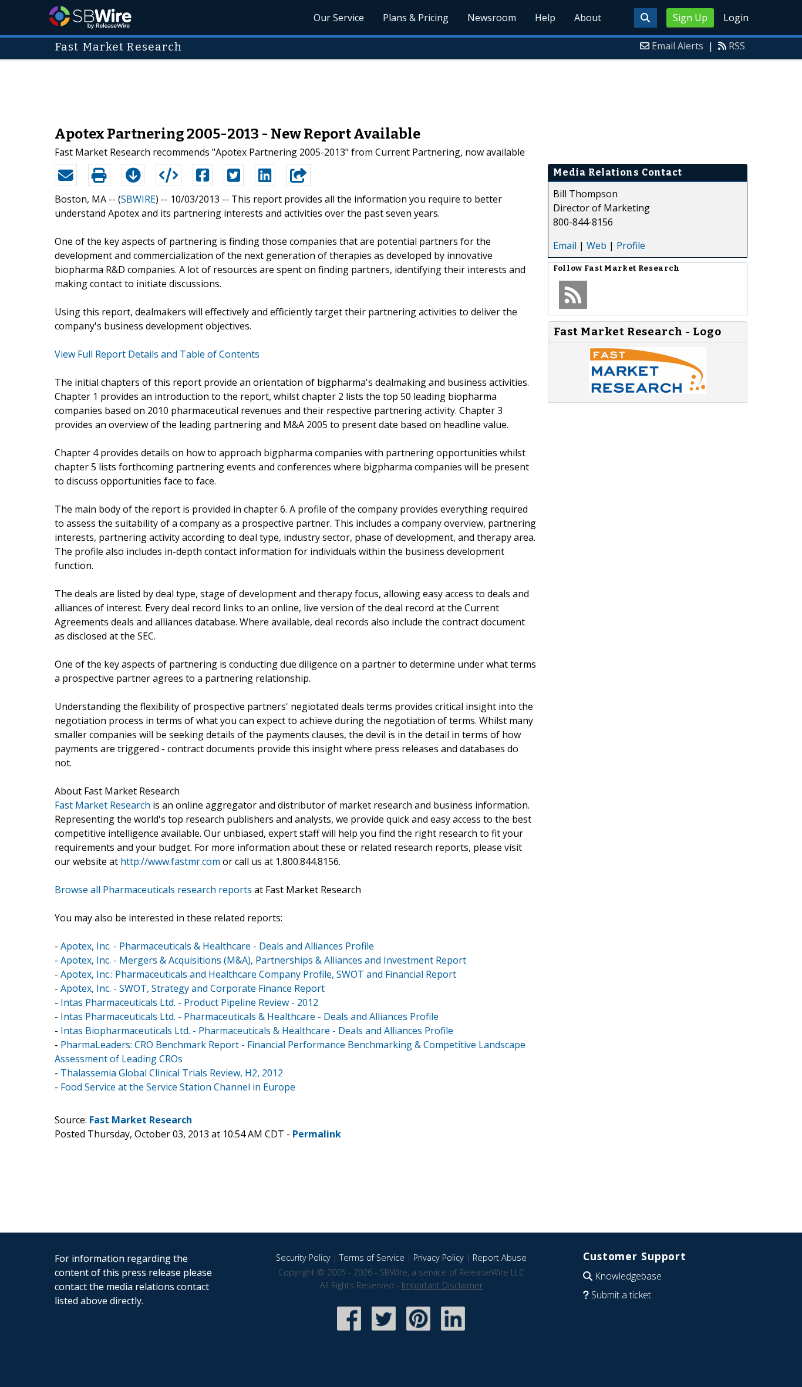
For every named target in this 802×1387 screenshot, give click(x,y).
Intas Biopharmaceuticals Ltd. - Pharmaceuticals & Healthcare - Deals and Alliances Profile (256, 1030)
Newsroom (491, 17)
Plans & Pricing (416, 17)
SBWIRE (138, 199)
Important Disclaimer (442, 1285)
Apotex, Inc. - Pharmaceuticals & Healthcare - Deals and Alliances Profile (217, 946)
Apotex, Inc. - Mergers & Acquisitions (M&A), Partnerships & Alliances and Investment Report (263, 960)
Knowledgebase (628, 1276)
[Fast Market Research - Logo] (647, 390)
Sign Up (690, 17)
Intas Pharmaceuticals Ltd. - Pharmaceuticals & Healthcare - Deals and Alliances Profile (249, 1016)
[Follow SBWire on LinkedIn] (453, 1331)
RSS (737, 45)
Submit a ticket (621, 1294)
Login (736, 17)
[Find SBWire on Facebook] (349, 1331)
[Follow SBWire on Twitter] (384, 1331)
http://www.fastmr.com (170, 861)
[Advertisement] (401, 86)
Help (545, 17)
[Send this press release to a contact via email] (65, 175)
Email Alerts (677, 45)
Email (565, 245)
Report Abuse (500, 1257)
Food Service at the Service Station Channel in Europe (177, 1086)
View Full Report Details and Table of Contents (157, 354)
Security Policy (303, 1257)
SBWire (90, 17)
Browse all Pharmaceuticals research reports (153, 889)
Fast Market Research (102, 805)
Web (596, 245)
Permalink (316, 1133)
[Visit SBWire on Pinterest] (418, 1331)
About (587, 17)
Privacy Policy (438, 1257)
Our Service (339, 17)
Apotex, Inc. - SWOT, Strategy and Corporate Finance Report (192, 988)
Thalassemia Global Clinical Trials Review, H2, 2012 (171, 1072)
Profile (630, 245)
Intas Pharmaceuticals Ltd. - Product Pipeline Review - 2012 (189, 1002)
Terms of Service (372, 1257)
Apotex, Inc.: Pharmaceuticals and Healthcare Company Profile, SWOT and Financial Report (258, 974)
